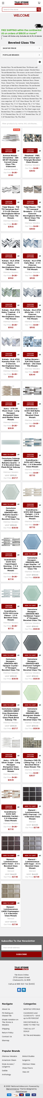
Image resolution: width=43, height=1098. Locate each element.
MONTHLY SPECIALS (31, 1009)
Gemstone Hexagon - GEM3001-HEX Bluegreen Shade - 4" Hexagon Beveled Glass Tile (32, 714)
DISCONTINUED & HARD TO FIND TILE (31, 1023)
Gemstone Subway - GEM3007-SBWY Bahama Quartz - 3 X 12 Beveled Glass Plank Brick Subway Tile (10, 463)
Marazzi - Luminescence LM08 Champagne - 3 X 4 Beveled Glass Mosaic (10, 911)
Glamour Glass (28, 1064)
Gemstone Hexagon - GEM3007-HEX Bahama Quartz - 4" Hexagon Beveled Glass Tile (11, 513)
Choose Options (8, 151)
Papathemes (21, 1091)
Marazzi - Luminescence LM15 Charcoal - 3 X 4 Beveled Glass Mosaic (32, 814)
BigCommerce (12, 1089)
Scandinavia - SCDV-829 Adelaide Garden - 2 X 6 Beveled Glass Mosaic (11, 816)
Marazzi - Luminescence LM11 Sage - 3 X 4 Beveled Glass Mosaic (32, 863)
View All (25, 1072)
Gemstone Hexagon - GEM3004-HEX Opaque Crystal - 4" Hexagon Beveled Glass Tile (11, 664)
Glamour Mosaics (9, 1056)
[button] (39, 62)
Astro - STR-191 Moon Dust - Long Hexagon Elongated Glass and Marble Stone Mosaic (10, 414)
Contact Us (7, 1036)
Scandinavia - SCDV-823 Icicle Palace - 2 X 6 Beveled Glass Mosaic (10, 615)
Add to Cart (8, 454)
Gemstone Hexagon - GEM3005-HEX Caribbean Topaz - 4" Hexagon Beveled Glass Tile (32, 614)
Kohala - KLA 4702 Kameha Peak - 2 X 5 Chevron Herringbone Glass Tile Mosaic (11, 363)
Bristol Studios (28, 1056)
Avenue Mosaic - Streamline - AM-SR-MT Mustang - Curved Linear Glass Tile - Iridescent (11, 161)
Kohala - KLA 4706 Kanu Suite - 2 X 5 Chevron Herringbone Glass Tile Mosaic (11, 265)
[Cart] (39, 3)
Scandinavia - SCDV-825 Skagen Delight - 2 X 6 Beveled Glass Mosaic (32, 514)
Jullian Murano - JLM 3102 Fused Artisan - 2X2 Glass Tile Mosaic (32, 362)
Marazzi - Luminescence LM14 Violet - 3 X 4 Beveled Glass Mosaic (11, 863)
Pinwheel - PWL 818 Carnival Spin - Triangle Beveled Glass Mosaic (32, 159)
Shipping (5, 1028)
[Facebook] (19, 990)
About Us (6, 1009)
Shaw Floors (27, 1068)
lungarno (26, 1060)
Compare (18, 150)
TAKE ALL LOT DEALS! (29, 1030)
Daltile (4, 1070)
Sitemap (5, 1040)
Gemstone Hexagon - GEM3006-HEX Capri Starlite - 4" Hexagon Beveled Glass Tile (32, 563)
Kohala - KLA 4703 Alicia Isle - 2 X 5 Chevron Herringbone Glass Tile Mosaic (32, 314)
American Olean (9, 1060)
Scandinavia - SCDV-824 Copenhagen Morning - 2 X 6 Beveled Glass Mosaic (11, 565)
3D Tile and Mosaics (31, 1035)
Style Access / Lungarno (8, 1065)
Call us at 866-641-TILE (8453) (21, 984)
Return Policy (7, 1032)
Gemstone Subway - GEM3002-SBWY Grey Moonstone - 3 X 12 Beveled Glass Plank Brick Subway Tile (11, 714)
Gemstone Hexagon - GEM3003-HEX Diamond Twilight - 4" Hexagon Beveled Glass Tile (32, 664)
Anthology (6, 1074)
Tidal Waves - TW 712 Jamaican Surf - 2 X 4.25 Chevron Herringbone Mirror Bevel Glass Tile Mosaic (11, 212)
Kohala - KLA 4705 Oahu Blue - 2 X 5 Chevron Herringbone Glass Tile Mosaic (32, 265)
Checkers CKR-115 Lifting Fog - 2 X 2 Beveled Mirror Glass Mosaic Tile (32, 763)
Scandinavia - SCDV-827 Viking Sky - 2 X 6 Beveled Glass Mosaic (32, 463)
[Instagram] (24, 990)
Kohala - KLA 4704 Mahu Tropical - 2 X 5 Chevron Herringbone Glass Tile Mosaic (11, 314)
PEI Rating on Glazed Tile (7, 1014)
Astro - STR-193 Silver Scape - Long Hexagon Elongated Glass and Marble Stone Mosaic (11, 765)
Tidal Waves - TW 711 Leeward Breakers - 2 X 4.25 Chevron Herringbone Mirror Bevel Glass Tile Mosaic (32, 213)
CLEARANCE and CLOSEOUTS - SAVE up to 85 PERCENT (31, 1016)
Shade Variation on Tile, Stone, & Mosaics (10, 1022)
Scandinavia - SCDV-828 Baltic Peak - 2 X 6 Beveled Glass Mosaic (32, 413)
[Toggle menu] (3, 3)
